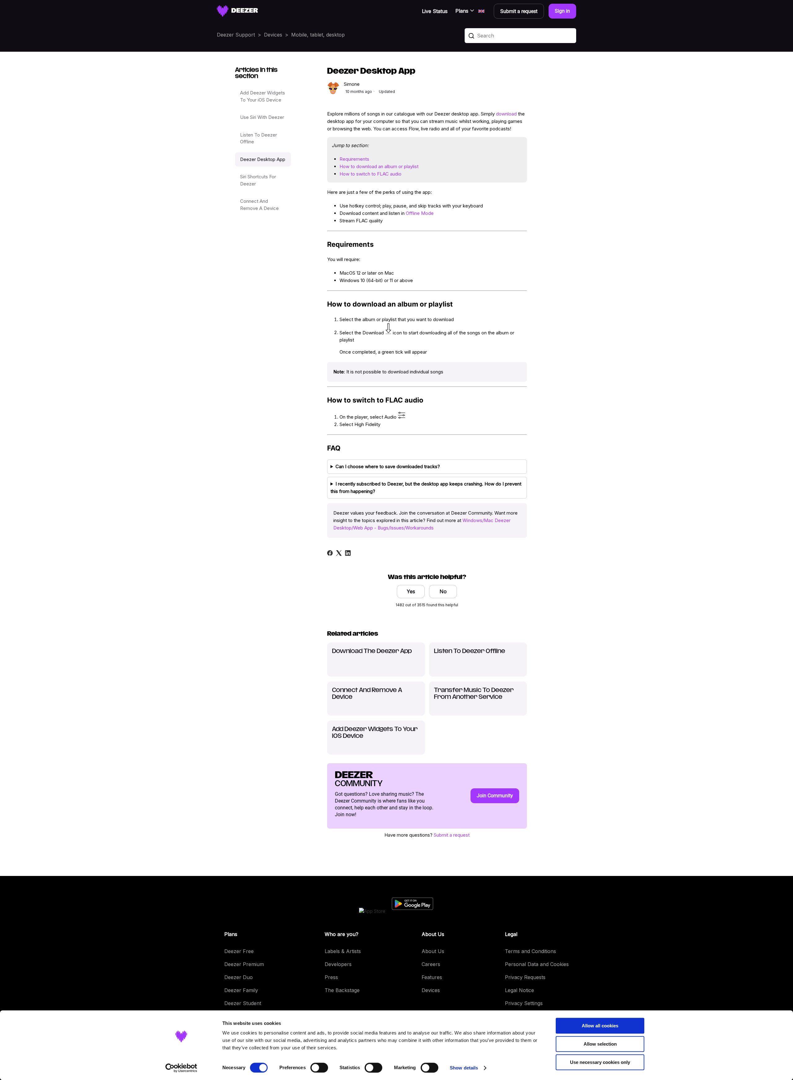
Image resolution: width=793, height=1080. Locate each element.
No (443, 591)
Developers (338, 964)
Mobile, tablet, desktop (318, 35)
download (506, 114)
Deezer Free (239, 951)
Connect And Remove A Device (259, 204)
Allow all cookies (600, 1025)
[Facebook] (330, 553)
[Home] (237, 11)
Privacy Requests (525, 977)
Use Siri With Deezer (262, 117)
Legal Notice (519, 990)
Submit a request (452, 835)
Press (331, 977)
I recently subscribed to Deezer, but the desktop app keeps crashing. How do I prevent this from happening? (426, 487)
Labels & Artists (343, 951)
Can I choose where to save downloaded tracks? (387, 466)
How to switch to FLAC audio (370, 174)
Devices (273, 35)
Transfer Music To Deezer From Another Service (474, 694)
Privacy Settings (524, 1003)
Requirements (354, 159)
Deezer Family (241, 990)
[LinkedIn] (348, 553)
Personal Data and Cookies (537, 964)
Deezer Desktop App (262, 159)
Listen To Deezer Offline (258, 138)
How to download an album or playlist (379, 166)
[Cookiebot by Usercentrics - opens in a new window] (181, 1068)
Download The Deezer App (372, 651)
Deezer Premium (244, 964)
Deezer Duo (238, 977)
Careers (431, 964)
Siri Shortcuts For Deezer (258, 180)
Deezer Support (236, 35)
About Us (433, 951)
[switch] (319, 1068)
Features (432, 977)
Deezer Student (242, 1003)
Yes (411, 591)
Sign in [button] (562, 11)
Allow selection (600, 1044)
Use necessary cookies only (600, 1062)
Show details (464, 1067)
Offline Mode (420, 213)
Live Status (435, 11)
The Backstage (342, 990)
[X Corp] (339, 553)
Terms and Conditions (530, 951)
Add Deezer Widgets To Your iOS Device (262, 96)
